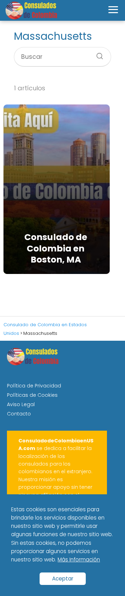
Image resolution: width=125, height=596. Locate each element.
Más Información (79, 559)
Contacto (19, 413)
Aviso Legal (21, 404)
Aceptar (62, 578)
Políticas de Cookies (32, 395)
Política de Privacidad (34, 385)
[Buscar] (97, 54)
